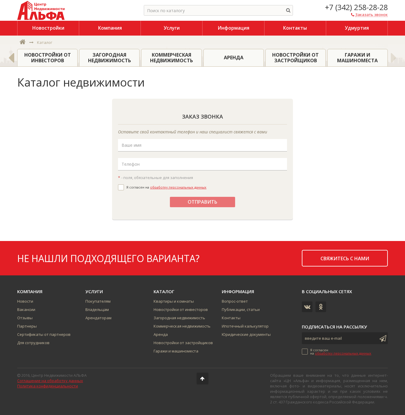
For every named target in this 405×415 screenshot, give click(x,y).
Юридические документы (246, 334)
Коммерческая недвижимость (182, 326)
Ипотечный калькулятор (245, 326)
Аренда (161, 334)
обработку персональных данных (178, 187)
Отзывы (25, 317)
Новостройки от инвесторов (181, 309)
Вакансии (26, 309)
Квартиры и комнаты (174, 301)
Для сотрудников (33, 342)
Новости (25, 301)
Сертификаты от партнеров (44, 334)
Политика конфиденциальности (47, 386)
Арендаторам (98, 317)
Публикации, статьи (241, 309)
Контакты (231, 317)
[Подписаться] (382, 338)
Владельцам (97, 309)
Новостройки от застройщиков (183, 342)
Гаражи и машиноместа (176, 351)
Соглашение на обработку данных (50, 380)
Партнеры (27, 326)
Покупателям (98, 301)
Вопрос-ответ (235, 301)
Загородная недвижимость (179, 317)
